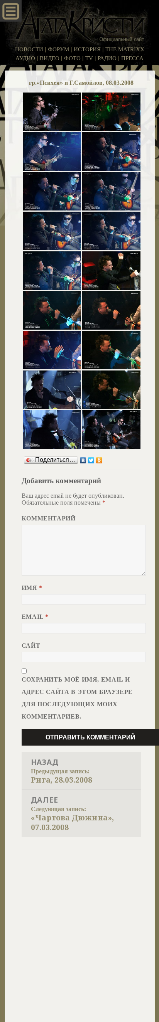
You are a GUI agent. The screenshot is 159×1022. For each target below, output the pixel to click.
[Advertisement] (79, 920)
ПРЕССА (132, 58)
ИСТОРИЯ (87, 49)
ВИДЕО (49, 58)
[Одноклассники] (99, 460)
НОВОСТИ (29, 49)
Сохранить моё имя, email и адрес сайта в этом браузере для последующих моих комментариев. (77, 698)
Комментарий (49, 518)
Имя (32, 587)
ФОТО (72, 58)
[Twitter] (91, 460)
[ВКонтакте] (83, 460)
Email (35, 616)
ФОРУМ (58, 49)
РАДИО (107, 58)
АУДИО (25, 58)
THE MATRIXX (124, 49)
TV (89, 58)
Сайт (31, 645)
